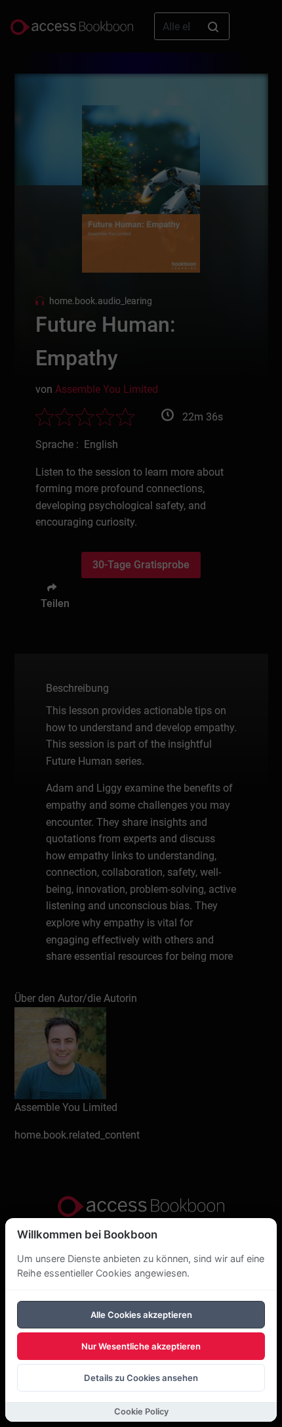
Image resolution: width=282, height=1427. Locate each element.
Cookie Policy (141, 1411)
